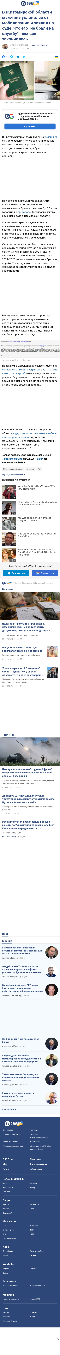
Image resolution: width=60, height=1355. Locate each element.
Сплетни (33, 1312)
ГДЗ (4, 1226)
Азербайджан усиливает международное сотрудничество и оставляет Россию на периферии (21, 1058)
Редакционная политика (12, 475)
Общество (36, 1169)
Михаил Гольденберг (12, 995)
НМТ (32, 1234)
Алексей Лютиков (19, 45)
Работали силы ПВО (11, 833)
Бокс (32, 1209)
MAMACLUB (35, 1299)
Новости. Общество (39, 45)
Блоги (6, 1169)
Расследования (38, 1164)
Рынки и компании (10, 1286)
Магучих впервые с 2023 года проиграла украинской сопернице (22, 649)
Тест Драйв (8, 1251)
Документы (35, 1142)
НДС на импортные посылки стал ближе (20, 1040)
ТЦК (39, 469)
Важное (7, 589)
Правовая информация (12, 1134)
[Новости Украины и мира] (7, 584)
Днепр (32, 1187)
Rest (5, 934)
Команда (34, 1130)
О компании (8, 1130)
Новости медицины (11, 1299)
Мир (5, 1164)
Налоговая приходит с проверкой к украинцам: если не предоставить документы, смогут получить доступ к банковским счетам (26, 627)
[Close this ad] (58, 1339)
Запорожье (8, 1187)
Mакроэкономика (37, 1286)
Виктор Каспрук (10, 976)
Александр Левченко (12, 1066)
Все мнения (8, 1109)
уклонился (51, 137)
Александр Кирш (10, 1046)
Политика (35, 1159)
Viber (40, 458)
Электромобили (37, 1251)
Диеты (6, 1273)
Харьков (33, 1183)
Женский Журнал (10, 1321)
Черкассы (7, 1192)
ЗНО (4, 1234)
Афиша (6, 1312)
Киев (5, 1183)
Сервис (33, 1255)
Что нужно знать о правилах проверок (20, 635)
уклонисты (30, 469)
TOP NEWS (9, 735)
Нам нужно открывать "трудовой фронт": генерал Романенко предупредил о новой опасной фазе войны (27, 772)
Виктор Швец (8, 958)
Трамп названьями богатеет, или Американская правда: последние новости (20, 1077)
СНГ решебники (9, 1238)
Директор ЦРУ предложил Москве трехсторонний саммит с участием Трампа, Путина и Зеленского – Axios (28, 799)
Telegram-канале (12, 458)
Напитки (33, 1269)
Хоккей (6, 1209)
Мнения (7, 941)
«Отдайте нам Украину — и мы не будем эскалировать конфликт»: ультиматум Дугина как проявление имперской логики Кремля (21, 969)
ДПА (32, 1230)
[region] (30, 178)
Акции (5, 1255)
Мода (32, 1317)
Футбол (6, 1204)
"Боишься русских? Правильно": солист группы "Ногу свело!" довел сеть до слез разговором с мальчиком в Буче (22, 672)
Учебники (34, 1226)
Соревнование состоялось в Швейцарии (21, 655)
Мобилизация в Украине (12, 469)
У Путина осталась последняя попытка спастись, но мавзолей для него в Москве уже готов (22, 950)
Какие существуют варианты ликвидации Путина (18, 1094)
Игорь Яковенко (10, 1100)
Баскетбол (34, 1204)
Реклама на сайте (10, 1142)
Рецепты (6, 1269)
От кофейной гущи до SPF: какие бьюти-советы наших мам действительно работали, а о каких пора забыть (21, 988)
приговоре (24, 212)
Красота (6, 1317)
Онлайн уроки (9, 1230)
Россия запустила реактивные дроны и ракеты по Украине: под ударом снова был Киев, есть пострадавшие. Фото (28, 825)
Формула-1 (7, 1213)
